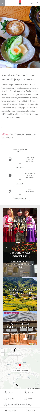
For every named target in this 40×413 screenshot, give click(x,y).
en (32, 3)
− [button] (2, 354)
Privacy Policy (10, 410)
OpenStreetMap (35, 388)
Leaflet (28, 388)
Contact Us (31, 410)
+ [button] (2, 351)
